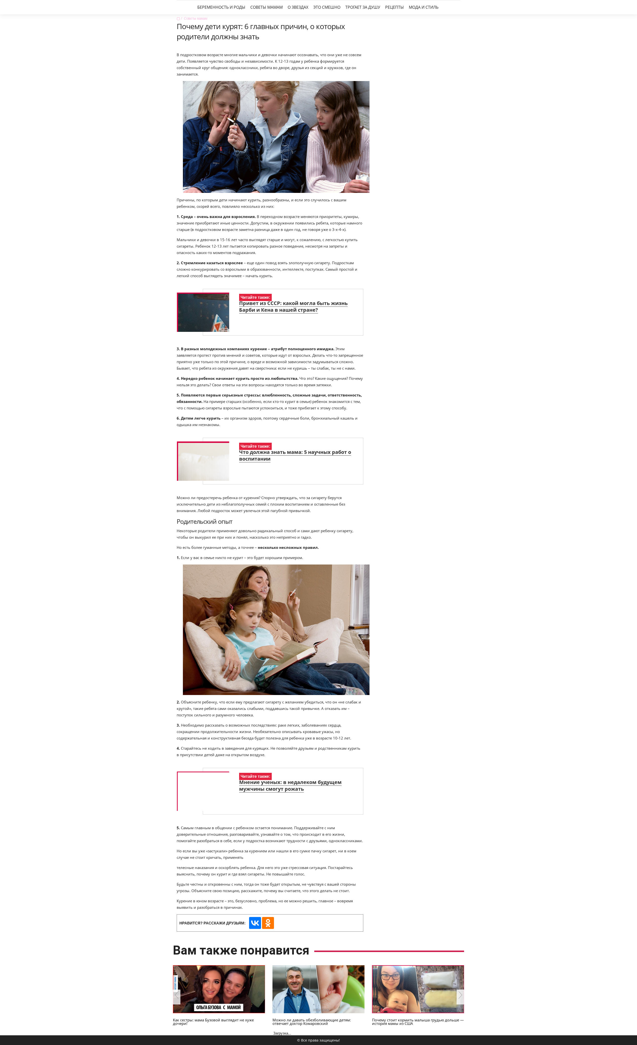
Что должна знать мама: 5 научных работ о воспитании (295, 455)
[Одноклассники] (268, 923)
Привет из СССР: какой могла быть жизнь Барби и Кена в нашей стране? (293, 306)
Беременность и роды (221, 7)
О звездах (298, 7)
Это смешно (326, 7)
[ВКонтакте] (255, 923)
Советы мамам (266, 7)
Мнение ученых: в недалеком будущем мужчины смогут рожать (290, 785)
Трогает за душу (362, 7)
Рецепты (394, 7)
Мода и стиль (423, 7)
